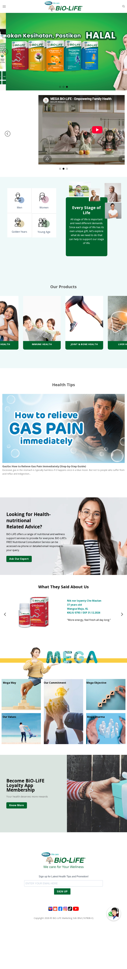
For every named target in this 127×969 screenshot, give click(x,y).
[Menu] (4, 6)
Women (43, 207)
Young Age (44, 232)
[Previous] (5, 51)
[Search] (123, 6)
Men (19, 207)
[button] (114, 914)
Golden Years (19, 231)
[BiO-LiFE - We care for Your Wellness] (63, 6)
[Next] (122, 51)
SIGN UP (62, 891)
